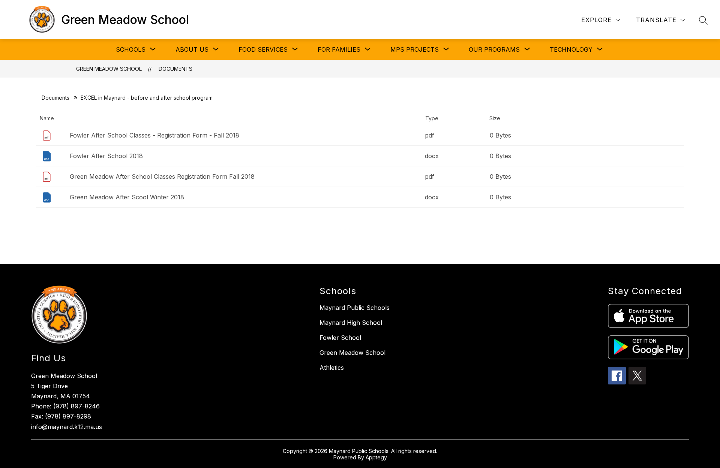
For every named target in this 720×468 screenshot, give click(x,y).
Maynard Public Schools (355, 307)
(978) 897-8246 (76, 406)
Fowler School (340, 337)
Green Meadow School (109, 69)
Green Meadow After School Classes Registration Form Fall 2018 (162, 176)
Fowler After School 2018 (106, 156)
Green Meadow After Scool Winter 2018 (127, 197)
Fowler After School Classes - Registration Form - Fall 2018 (154, 135)
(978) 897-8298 (68, 416)
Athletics (332, 367)
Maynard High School (351, 322)
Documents (175, 69)
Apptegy (376, 457)
